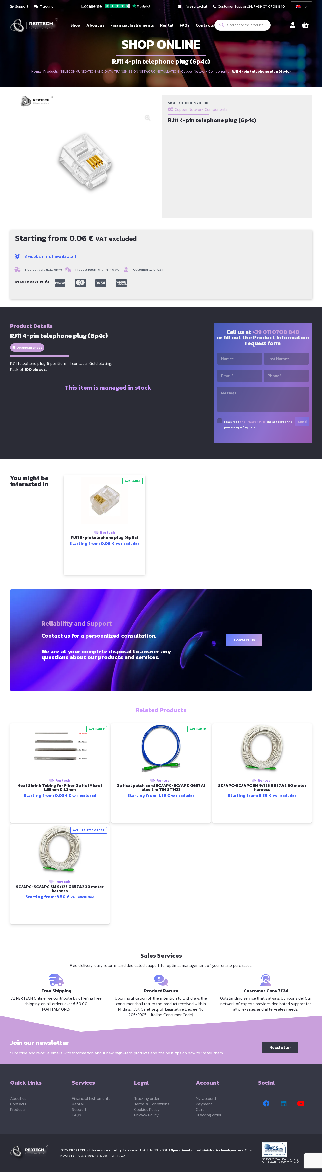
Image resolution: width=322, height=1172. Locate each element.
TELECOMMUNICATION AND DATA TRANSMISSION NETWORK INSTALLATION (119, 71)
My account (206, 1098)
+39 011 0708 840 (275, 332)
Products (50, 71)
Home (36, 71)
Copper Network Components (205, 71)
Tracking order (146, 1098)
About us (18, 1098)
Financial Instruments (91, 1098)
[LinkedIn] (283, 1103)
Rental (78, 1104)
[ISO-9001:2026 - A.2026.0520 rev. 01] (287, 1149)
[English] (300, 6)
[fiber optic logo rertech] (34, 28)
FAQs (76, 1115)
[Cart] (305, 25)
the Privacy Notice (253, 422)
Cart (200, 1109)
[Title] (60, 283)
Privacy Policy (146, 1115)
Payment (204, 1104)
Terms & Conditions (151, 1104)
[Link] (292, 25)
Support (79, 1109)
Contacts (18, 1104)
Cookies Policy (147, 1109)
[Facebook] (266, 1103)
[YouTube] (301, 1103)
